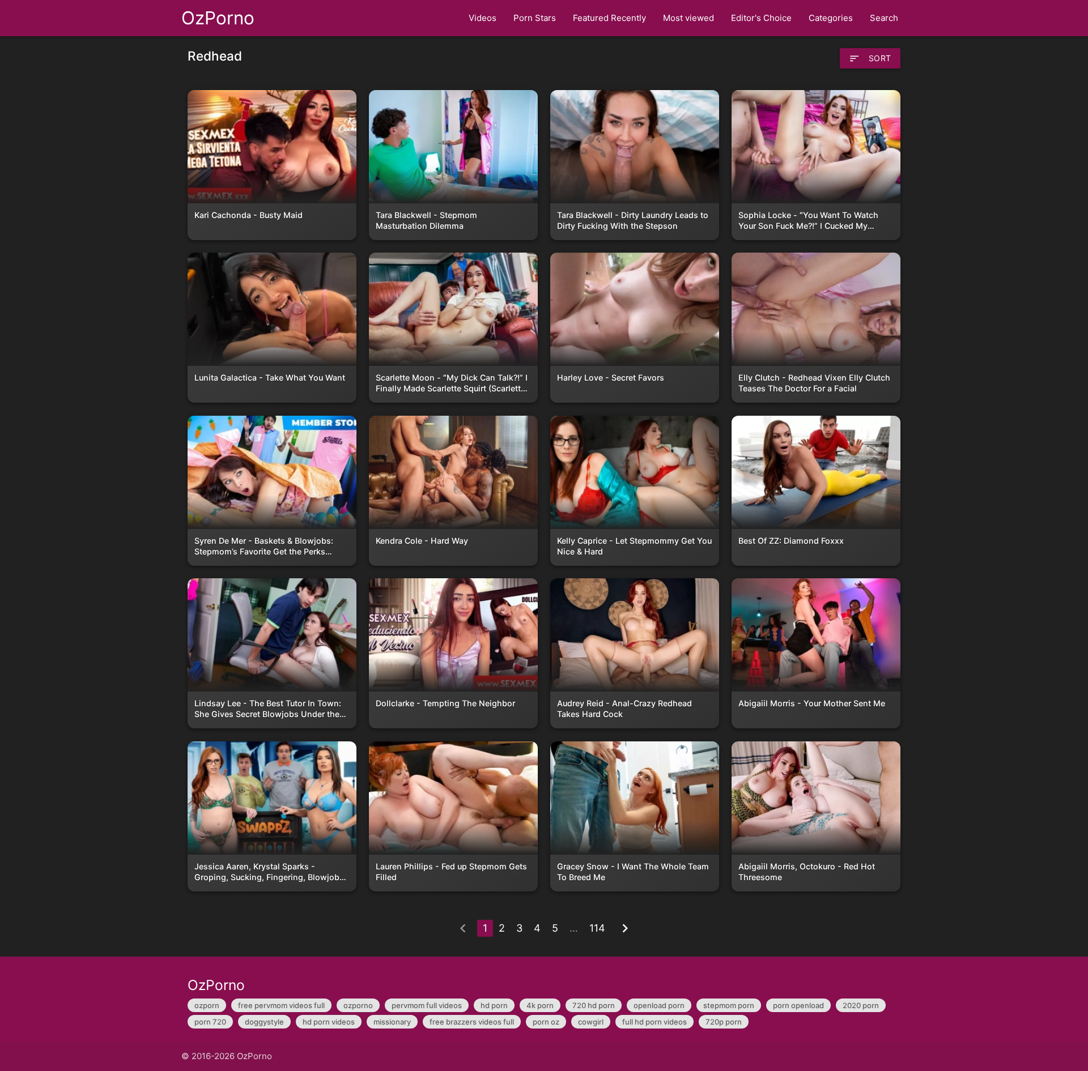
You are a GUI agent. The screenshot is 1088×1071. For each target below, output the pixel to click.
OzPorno (217, 18)
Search (884, 17)
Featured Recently (609, 17)
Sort (870, 58)
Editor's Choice (761, 17)
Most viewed (688, 17)
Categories (831, 17)
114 (597, 928)
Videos (482, 17)
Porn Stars (534, 17)
